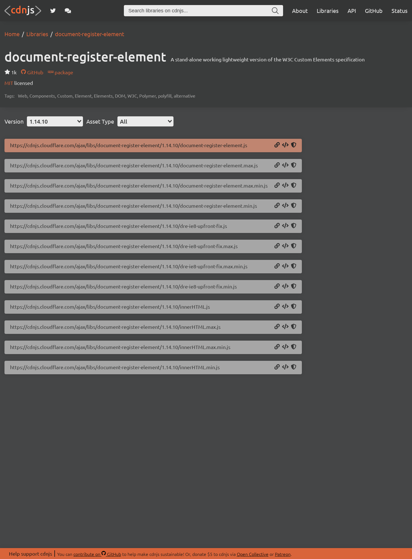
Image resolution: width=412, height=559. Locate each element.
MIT (9, 83)
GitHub (374, 10)
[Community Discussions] (68, 11)
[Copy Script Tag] (285, 145)
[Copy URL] (277, 145)
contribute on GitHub (97, 554)
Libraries (328, 10)
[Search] (275, 10)
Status (400, 10)
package (63, 72)
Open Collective (253, 554)
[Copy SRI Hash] (293, 145)
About (300, 10)
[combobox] (55, 121)
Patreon (283, 554)
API (352, 10)
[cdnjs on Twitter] (53, 11)
